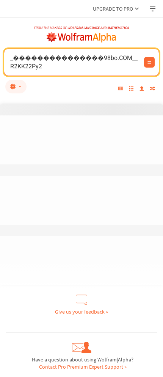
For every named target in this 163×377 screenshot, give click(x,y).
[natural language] (16, 86)
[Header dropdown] (153, 8)
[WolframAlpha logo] (81, 37)
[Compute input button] (149, 62)
